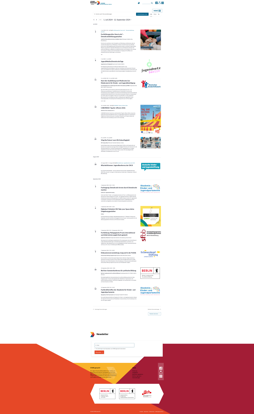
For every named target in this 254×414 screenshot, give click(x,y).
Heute (100, 19)
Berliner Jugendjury (136, 376)
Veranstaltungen (136, 377)
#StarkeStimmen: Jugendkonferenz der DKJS (117, 165)
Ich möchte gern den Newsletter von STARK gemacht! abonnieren (111, 348)
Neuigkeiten (135, 372)
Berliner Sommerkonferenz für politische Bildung (118, 271)
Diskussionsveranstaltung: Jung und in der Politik (118, 253)
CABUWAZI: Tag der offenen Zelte (113, 108)
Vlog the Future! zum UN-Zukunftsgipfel (115, 140)
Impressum (146, 411)
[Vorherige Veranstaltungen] (94, 20)
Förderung (134, 370)
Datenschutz (151, 411)
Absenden (99, 352)
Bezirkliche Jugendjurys (137, 374)
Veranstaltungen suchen (142, 14)
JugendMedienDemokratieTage (112, 61)
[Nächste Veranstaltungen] (96, 20)
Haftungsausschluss (159, 411)
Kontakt (141, 411)
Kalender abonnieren (153, 313)
